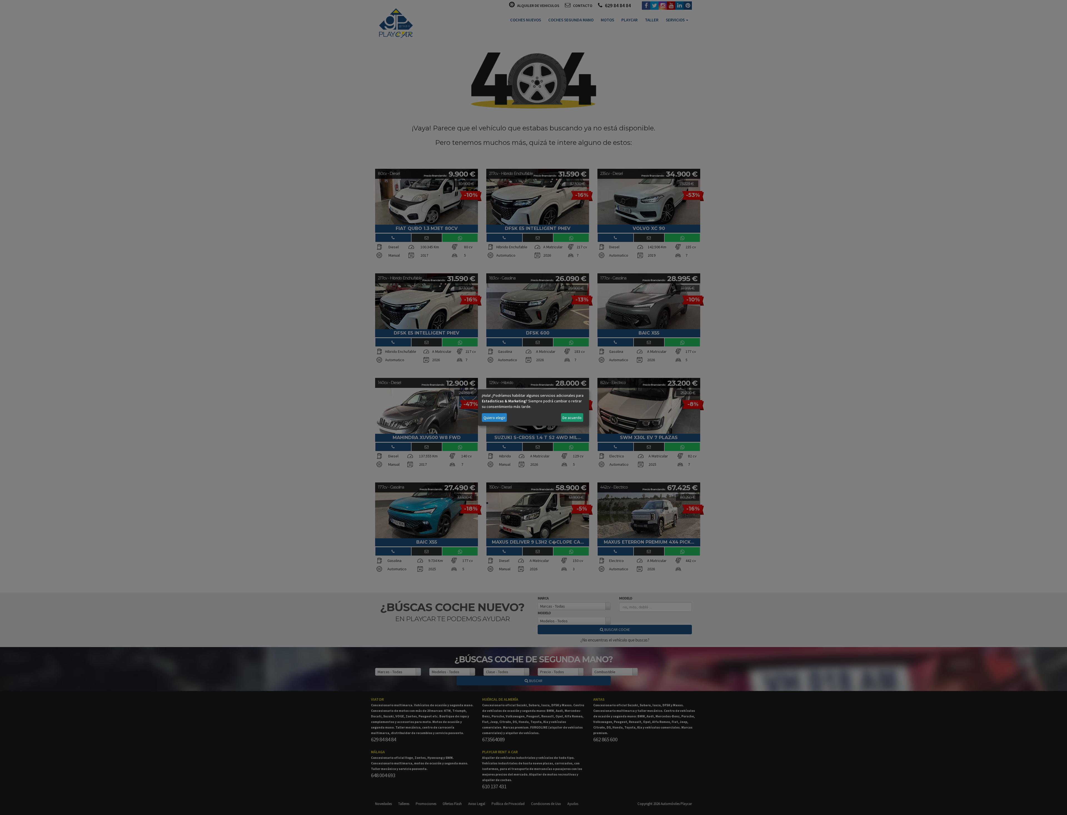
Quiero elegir (494, 417)
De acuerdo (572, 417)
